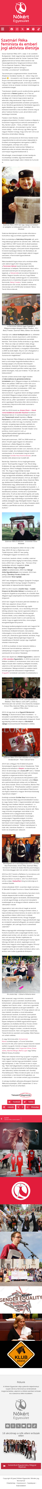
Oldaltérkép (11, 1483)
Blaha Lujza (23, 1051)
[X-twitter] (22, 29)
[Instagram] (17, 29)
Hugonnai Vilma (25, 1048)
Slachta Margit (12, 1051)
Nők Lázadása (8, 659)
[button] (14, 1102)
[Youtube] (27, 29)
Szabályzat (31, 1483)
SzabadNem (16, 881)
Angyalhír (5, 673)
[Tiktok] (38, 29)
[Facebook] (11, 29)
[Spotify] (33, 29)
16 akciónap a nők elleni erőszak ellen (21, 1434)
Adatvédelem (21, 1486)
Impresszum (21, 1483)
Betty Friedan (15, 282)
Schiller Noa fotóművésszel (20, 456)
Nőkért (21, 17)
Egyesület (21, 21)
